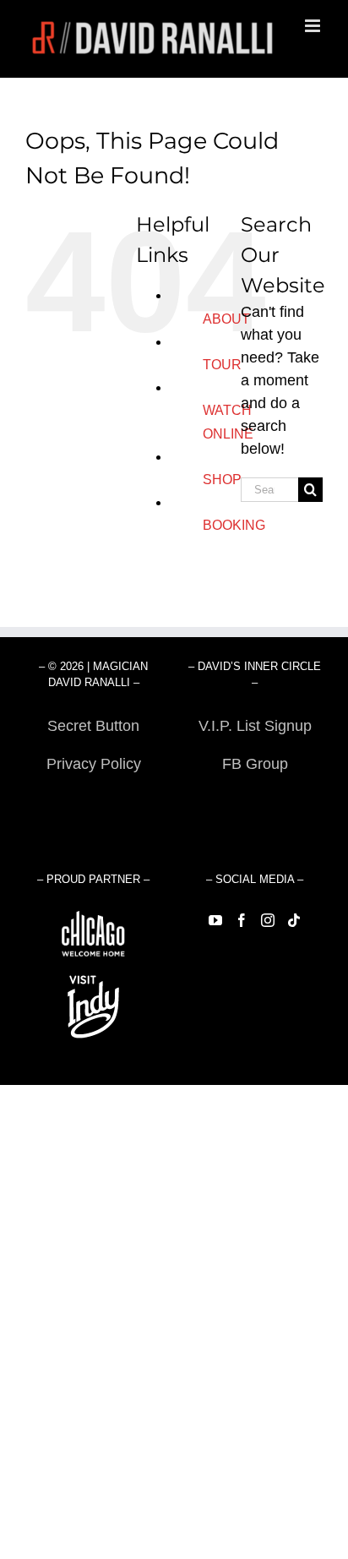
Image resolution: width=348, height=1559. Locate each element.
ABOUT (226, 319)
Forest (93, 801)
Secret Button (93, 725)
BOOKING (234, 525)
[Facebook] (241, 920)
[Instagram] (268, 920)
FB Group (255, 763)
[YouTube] (215, 920)
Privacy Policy (93, 763)
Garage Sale (254, 801)
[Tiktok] (294, 920)
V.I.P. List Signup (255, 725)
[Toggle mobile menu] (314, 26)
